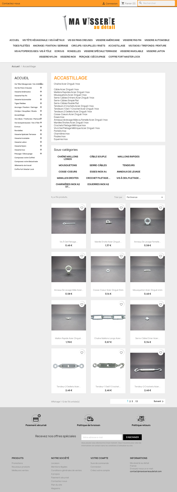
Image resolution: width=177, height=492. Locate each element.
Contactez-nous (11, 3)
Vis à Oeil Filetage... (129, 178)
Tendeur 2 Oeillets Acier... (69, 386)
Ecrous (59, 51)
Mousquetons (68, 165)
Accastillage (116, 45)
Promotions (17, 463)
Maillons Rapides (129, 156)
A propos (55, 474)
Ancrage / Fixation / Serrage (50, 45)
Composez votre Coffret (25, 157)
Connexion (96, 466)
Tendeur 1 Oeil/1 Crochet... (108, 386)
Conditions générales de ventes (66, 470)
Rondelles (74, 51)
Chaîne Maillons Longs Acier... (108, 338)
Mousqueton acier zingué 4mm (147, 290)
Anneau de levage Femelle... (147, 241)
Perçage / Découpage (92, 56)
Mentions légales (59, 466)
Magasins (55, 488)
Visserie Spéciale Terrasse (100, 51)
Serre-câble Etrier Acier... (147, 338)
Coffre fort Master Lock (124, 56)
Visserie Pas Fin (132, 40)
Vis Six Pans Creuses (80, 40)
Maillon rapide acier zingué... (68, 338)
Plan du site (56, 484)
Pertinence (145, 197)
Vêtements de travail (23, 165)
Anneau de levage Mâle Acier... (68, 290)
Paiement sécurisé (60, 477)
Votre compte (99, 458)
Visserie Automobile (157, 40)
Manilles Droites (68, 178)
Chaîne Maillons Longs (68, 158)
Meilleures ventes (20, 470)
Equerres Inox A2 (98, 184)
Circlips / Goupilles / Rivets (88, 45)
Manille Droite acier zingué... (108, 241)
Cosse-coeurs (68, 171)
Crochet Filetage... (98, 178)
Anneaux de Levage (128, 171)
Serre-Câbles (98, 165)
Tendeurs (129, 165)
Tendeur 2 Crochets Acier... (148, 386)
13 (136, 401)
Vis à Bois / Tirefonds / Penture (147, 45)
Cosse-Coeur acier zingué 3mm (108, 290)
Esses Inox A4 (98, 171)
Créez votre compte (100, 470)
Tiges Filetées (21, 45)
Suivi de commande (100, 463)
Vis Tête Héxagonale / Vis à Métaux (43, 40)
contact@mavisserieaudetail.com (146, 471)
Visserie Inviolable (131, 51)
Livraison (55, 463)
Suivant (159, 401)
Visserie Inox (68, 56)
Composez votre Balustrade (26, 161)
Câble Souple (98, 156)
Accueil (14, 40)
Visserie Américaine (108, 40)
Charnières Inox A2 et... (68, 185)
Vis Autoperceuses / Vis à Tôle (32, 51)
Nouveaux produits (21, 466)
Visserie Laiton (155, 51)
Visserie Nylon (48, 56)
